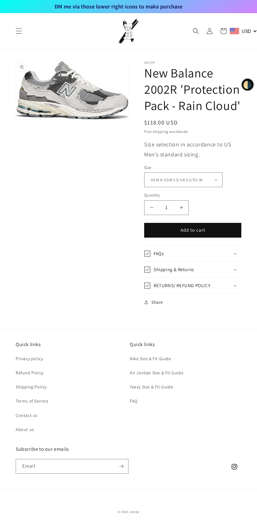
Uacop (134, 512)
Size (147, 167)
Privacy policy (29, 358)
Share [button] (157, 302)
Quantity (152, 195)
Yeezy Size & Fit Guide (151, 387)
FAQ (134, 401)
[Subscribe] (121, 466)
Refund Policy (30, 373)
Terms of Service (32, 401)
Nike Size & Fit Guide (150, 358)
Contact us (27, 415)
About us (25, 429)
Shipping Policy (31, 387)
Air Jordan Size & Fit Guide (156, 373)
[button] (19, 31)
